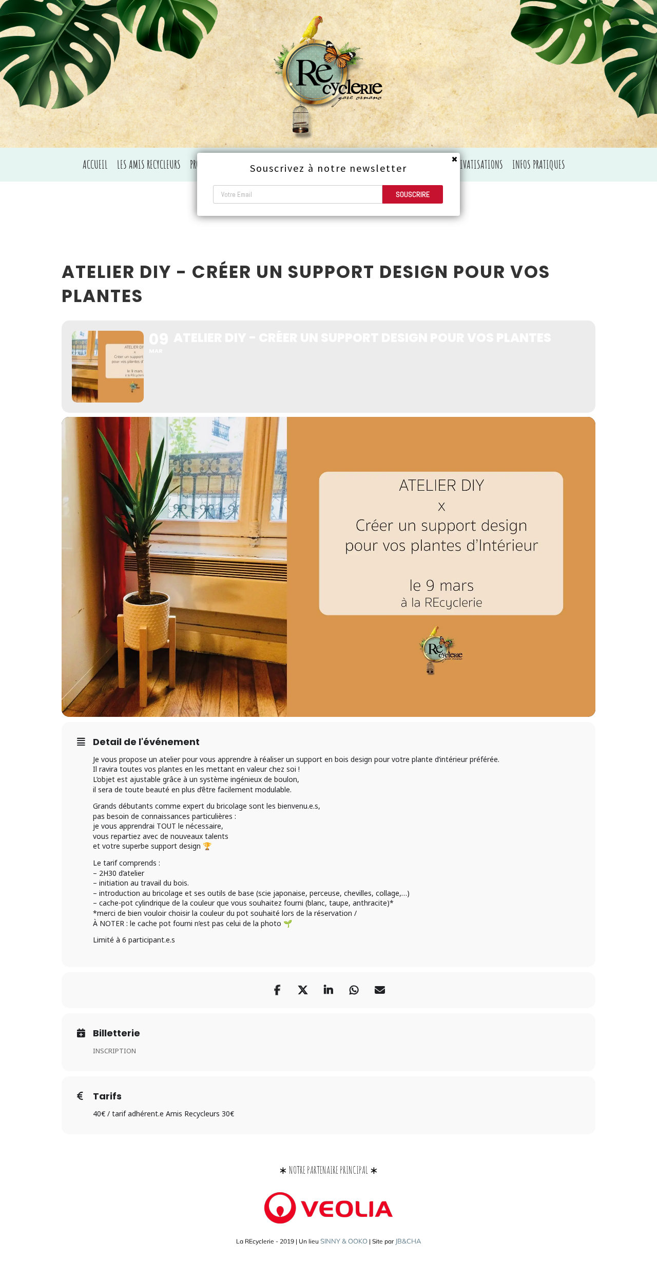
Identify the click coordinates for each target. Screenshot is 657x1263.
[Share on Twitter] (303, 990)
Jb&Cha (408, 1241)
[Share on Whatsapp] (354, 990)
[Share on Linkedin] (328, 990)
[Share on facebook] (277, 990)
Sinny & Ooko (344, 1241)
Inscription (114, 1050)
